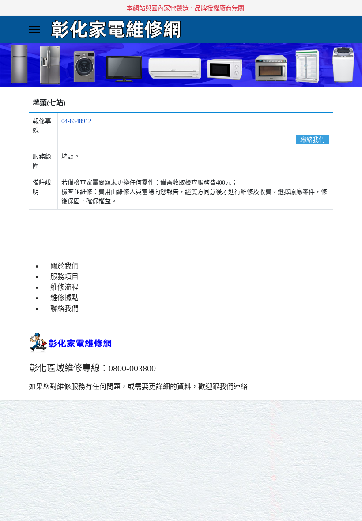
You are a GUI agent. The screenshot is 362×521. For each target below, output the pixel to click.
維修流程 (64, 287)
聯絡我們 (312, 139)
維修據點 (64, 298)
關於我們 (64, 266)
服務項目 (64, 276)
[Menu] (34, 29)
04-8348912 (76, 121)
